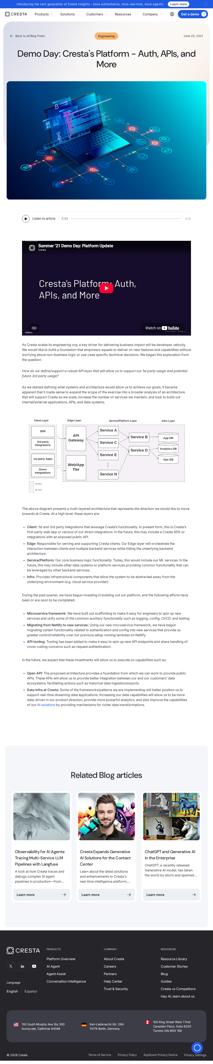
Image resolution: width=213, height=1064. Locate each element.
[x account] (11, 966)
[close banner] (206, 4)
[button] (44, 14)
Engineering (106, 36)
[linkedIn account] (22, 966)
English (12, 991)
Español (31, 991)
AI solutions (46, 705)
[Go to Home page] (20, 14)
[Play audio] (26, 219)
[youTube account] (34, 966)
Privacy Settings (195, 1055)
